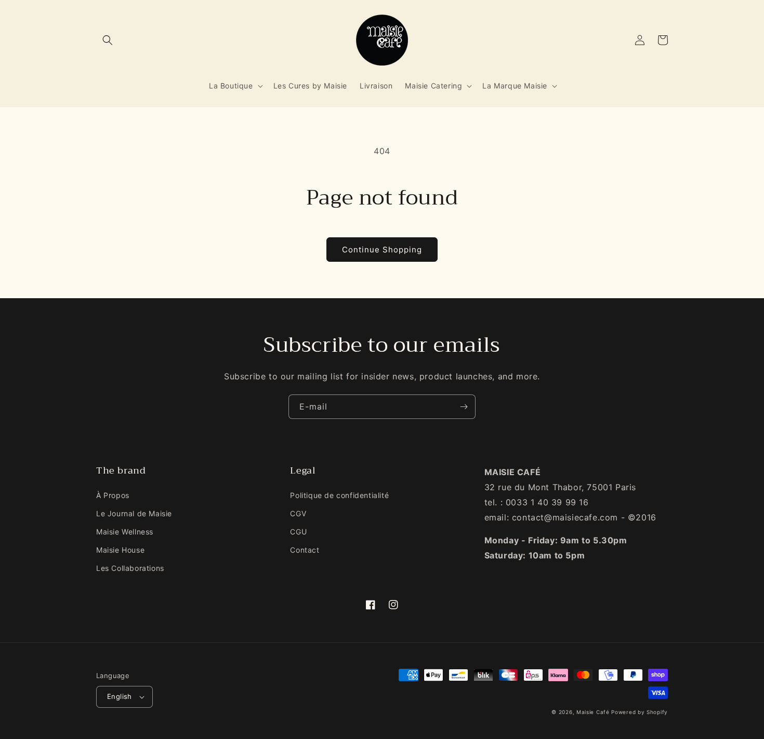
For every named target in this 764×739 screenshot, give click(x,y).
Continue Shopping (382, 249)
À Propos (112, 495)
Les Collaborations (130, 568)
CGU (298, 531)
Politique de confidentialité (339, 495)
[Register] (463, 406)
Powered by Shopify (639, 712)
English (119, 696)
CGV (298, 513)
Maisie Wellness (124, 531)
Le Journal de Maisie (134, 513)
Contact (304, 549)
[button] (107, 40)
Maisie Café (593, 712)
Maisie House (120, 549)
